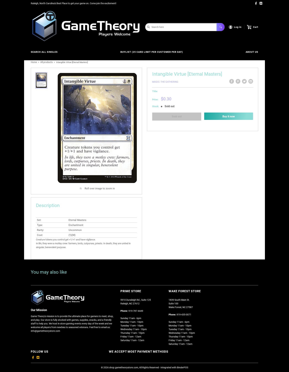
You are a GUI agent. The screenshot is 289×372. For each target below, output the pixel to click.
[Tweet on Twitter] (244, 81)
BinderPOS (182, 367)
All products (46, 62)
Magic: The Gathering (165, 81)
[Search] (221, 27)
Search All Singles (44, 52)
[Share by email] (250, 81)
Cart (255, 27)
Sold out (177, 116)
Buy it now (228, 116)
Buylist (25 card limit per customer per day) (151, 52)
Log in (238, 27)
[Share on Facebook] (231, 81)
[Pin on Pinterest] (238, 81)
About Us (252, 52)
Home (34, 62)
